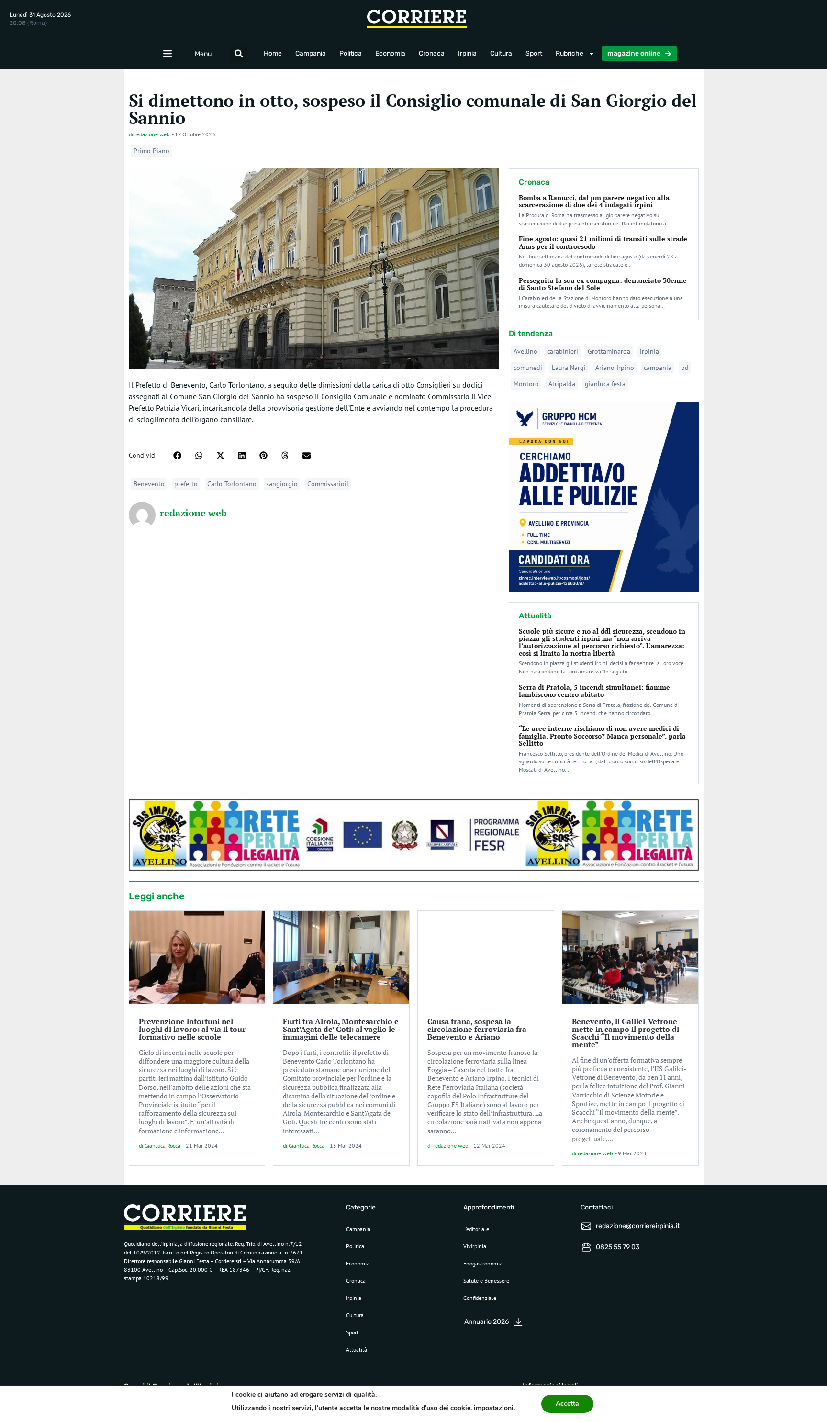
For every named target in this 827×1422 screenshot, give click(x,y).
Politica (350, 53)
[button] (238, 53)
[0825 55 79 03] (586, 1247)
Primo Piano (151, 150)
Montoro (526, 384)
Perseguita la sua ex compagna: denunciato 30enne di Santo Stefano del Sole (603, 284)
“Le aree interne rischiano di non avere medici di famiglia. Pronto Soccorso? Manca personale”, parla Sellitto (602, 736)
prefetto (186, 484)
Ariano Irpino (614, 367)
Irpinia (467, 53)
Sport (533, 53)
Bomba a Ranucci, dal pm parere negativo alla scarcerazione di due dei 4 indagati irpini (594, 201)
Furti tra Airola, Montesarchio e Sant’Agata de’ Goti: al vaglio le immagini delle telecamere (341, 1029)
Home (273, 53)
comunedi (528, 367)
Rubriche (569, 53)
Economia (390, 53)
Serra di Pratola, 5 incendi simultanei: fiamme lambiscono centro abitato (594, 691)
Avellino (525, 351)
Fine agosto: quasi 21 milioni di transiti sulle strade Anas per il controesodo (603, 242)
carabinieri (562, 351)
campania (657, 367)
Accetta (567, 1403)
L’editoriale (476, 1228)
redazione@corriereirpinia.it (638, 1226)
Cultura (501, 53)
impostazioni (494, 1407)
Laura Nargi (569, 367)
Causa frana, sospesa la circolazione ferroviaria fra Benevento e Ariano (476, 1029)
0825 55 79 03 (617, 1247)
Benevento (149, 484)
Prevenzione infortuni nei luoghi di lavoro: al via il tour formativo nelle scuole (192, 1029)
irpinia (649, 351)
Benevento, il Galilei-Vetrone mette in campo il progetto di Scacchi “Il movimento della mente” (625, 1033)
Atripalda (561, 384)
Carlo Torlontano (232, 484)
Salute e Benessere (486, 1280)
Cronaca (432, 53)
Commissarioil (327, 484)
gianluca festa (605, 384)
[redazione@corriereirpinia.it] (586, 1226)
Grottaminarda (609, 351)
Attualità (356, 1349)
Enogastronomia (483, 1263)
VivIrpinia (474, 1246)
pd (685, 367)
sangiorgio (282, 484)
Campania (310, 53)
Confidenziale (479, 1297)
